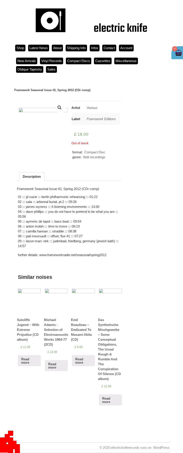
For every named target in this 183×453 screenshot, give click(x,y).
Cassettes (102, 61)
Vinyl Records (51, 61)
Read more (25, 360)
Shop (20, 48)
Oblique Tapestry (29, 69)
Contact (109, 48)
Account (126, 48)
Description (32, 176)
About (57, 48)
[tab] (31, 176)
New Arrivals (26, 61)
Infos (94, 48)
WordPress (161, 447)
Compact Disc (94, 152)
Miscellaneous (126, 61)
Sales (51, 69)
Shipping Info (76, 48)
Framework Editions (101, 119)
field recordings (94, 157)
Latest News (38, 48)
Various (92, 108)
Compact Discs (78, 61)
